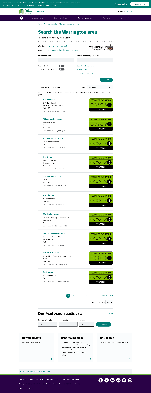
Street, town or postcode (88, 56)
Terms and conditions (71, 379)
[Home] (22, 18)
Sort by (82, 87)
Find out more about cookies (45, 5)
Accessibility (33, 379)
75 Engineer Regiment (52, 119)
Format (82, 320)
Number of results (45, 320)
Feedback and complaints (62, 384)
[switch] (61, 66)
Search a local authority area (69, 24)
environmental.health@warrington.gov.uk (63, 50)
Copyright (22, 379)
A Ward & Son (48, 195)
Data (22, 389)
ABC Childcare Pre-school (54, 233)
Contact (42, 11)
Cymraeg (129, 11)
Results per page (98, 302)
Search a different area (85, 66)
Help (111, 314)
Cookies (77, 384)
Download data (31, 338)
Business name (44, 56)
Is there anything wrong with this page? (35, 371)
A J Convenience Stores (53, 138)
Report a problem (72, 338)
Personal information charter (38, 384)
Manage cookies (121, 4)
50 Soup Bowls (49, 100)
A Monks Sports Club (52, 176)
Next (103, 296)
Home (40, 24)
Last (109, 296)
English (120, 11)
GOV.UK (31, 389)
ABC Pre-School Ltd (51, 253)
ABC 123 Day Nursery (51, 214)
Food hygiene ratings (51, 24)
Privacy (21, 384)
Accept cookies (139, 4)
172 (86, 296)
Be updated (107, 338)
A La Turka (47, 157)
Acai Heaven (48, 272)
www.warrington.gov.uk (57, 46)
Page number (64, 320)
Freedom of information (50, 380)
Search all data (82, 69)
